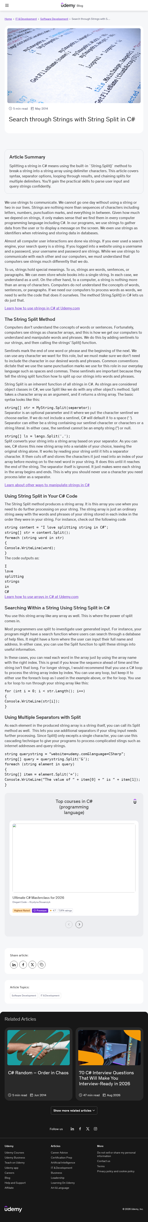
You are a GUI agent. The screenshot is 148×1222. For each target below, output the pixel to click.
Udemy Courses (14, 1152)
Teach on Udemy (15, 1162)
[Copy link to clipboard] (41, 964)
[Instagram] (95, 1129)
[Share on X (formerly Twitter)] (32, 964)
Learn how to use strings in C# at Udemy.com (42, 308)
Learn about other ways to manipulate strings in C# (47, 485)
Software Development (54, 19)
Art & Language (60, 1187)
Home (8, 19)
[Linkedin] (72, 1129)
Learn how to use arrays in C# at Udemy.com (41, 596)
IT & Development (26, 19)
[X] (88, 1129)
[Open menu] (7, 5)
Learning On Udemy (63, 1182)
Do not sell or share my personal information (116, 1154)
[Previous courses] (68, 924)
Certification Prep (61, 1157)
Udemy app (11, 1167)
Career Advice (59, 1152)
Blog (7, 1177)
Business (56, 1172)
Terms (101, 1166)
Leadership (57, 1177)
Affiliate (9, 1187)
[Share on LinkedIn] (14, 964)
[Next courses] (79, 924)
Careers (9, 1172)
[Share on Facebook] (23, 964)
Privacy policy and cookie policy (116, 1171)
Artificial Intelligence (63, 1162)
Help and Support (15, 1182)
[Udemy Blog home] (13, 1209)
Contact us (103, 1161)
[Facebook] (80, 1129)
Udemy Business (15, 1157)
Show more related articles (72, 1110)
